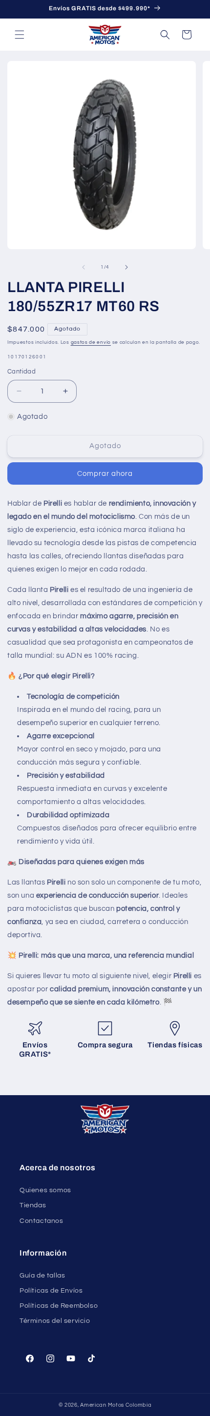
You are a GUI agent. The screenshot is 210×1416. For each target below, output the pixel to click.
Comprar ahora (105, 473)
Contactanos (41, 1221)
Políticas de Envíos (51, 1290)
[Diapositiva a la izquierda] (83, 267)
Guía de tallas (42, 1275)
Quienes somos (45, 1190)
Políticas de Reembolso (59, 1305)
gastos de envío (91, 342)
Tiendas (33, 1205)
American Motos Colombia (115, 1405)
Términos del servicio (55, 1321)
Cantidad (21, 371)
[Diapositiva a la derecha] (126, 267)
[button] (19, 34)
